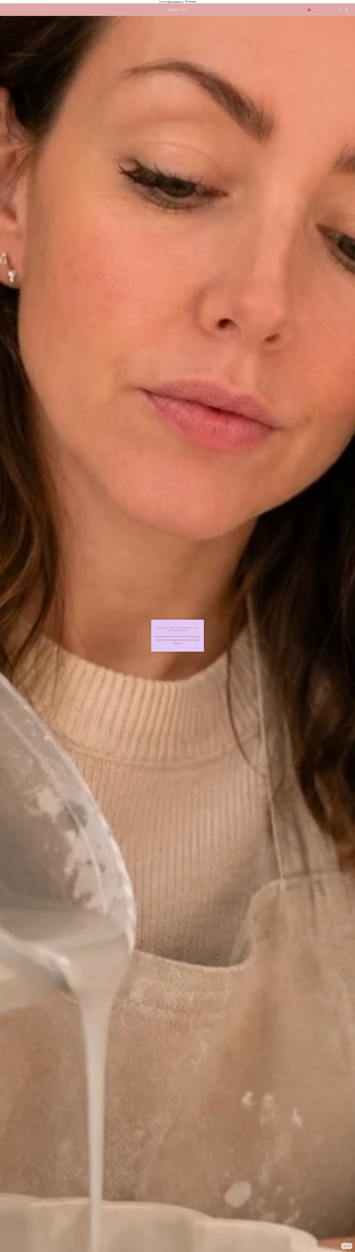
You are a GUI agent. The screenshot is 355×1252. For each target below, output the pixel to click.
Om (54, 10)
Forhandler (41, 10)
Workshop (23, 10)
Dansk (329, 10)
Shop (9, 10)
